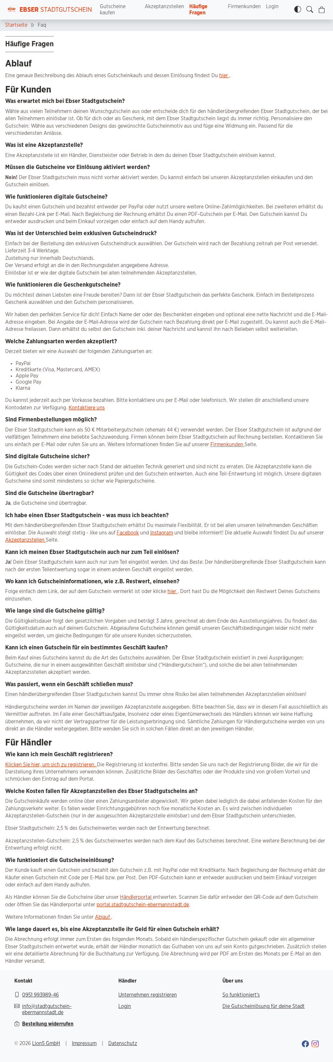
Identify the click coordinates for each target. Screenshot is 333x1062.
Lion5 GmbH (46, 1043)
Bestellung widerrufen (47, 1024)
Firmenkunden (244, 6)
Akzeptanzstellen (164, 6)
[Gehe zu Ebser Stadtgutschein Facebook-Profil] (305, 1045)
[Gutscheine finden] (310, 10)
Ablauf (103, 917)
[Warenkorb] (322, 10)
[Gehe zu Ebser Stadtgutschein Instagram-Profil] (315, 1045)
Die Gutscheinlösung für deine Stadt (263, 1006)
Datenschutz (122, 1043)
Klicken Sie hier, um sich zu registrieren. (51, 764)
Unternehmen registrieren (147, 995)
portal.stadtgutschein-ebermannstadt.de (143, 904)
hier (224, 75)
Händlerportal (136, 897)
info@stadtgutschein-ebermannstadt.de (47, 1009)
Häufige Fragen (198, 9)
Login (272, 6)
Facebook (128, 532)
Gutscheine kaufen (113, 9)
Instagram (161, 532)
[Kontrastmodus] (298, 10)
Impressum (84, 1043)
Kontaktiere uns (87, 407)
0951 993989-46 (40, 995)
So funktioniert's (241, 995)
